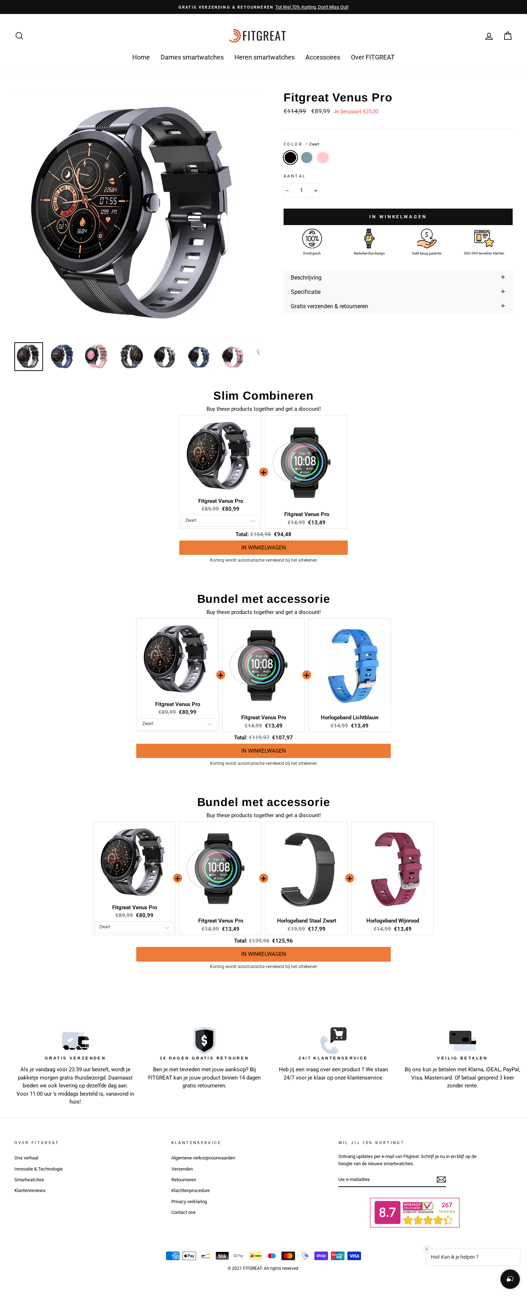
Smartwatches (29, 1179)
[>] (441, 1179)
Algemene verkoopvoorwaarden (203, 1158)
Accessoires (322, 57)
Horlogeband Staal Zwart (306, 921)
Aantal (295, 176)
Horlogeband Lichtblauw (350, 717)
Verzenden (182, 1169)
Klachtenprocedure (190, 1190)
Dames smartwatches (192, 57)
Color (301, 144)
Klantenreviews (30, 1190)
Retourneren (183, 1179)
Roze (323, 157)
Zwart (290, 157)
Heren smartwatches (264, 57)
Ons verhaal (26, 1158)
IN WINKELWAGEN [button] (263, 540)
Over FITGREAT (373, 57)
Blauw (307, 157)
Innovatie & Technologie (38, 1169)
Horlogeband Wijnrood (392, 921)
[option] (263, 7)
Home (141, 57)
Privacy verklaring (189, 1201)
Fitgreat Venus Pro (220, 501)
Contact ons (183, 1212)
